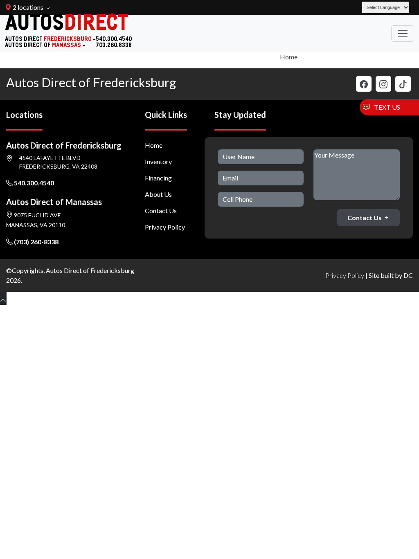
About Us (158, 194)
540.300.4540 (33, 183)
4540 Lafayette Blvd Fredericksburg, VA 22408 (58, 162)
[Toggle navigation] (402, 33)
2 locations (27, 7)
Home (288, 57)
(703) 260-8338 (36, 242)
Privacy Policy (165, 227)
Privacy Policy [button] (344, 275)
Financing (158, 178)
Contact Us (161, 210)
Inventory (158, 161)
